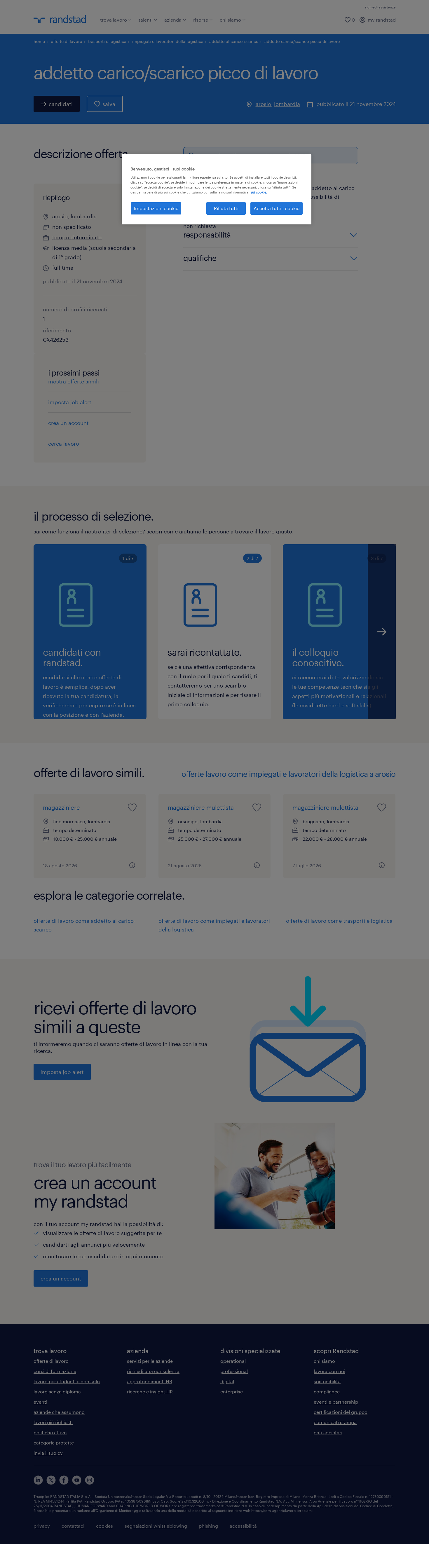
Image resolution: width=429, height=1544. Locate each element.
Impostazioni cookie (156, 208)
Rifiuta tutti (226, 208)
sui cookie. (259, 192)
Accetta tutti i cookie (276, 208)
